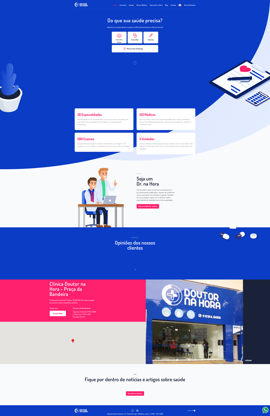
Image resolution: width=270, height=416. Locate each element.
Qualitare (191, 410)
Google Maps (58, 313)
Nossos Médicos (142, 5)
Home (115, 5)
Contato (173, 5)
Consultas (123, 5)
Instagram (137, 410)
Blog (166, 5)
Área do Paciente (189, 5)
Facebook (132, 410)
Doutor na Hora (81, 5)
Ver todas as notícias (135, 393)
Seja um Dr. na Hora (156, 5)
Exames (131, 5)
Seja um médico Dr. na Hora (147, 206)
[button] (256, 322)
